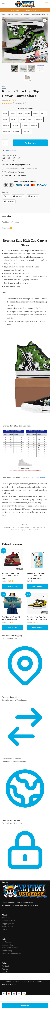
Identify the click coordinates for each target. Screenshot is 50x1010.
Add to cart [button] (12, 628)
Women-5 (39, 119)
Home (3, 14)
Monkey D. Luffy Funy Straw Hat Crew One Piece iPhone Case (36, 575)
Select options (12, 586)
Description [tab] (6, 216)
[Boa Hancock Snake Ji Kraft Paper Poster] (12, 603)
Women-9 (34, 125)
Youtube (5, 972)
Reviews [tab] (6, 228)
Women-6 (6, 125)
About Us (5, 918)
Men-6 (5, 113)
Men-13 (14, 119)
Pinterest (5, 969)
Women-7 (15, 125)
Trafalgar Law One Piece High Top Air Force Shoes (37, 618)
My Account (6, 942)
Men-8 (20, 113)
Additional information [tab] (10, 222)
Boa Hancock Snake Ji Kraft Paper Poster (11, 618)
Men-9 (27, 113)
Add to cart (25, 1006)
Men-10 (35, 113)
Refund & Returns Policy (11, 954)
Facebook (5, 966)
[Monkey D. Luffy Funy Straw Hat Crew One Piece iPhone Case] (37, 559)
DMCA (4, 929)
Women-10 (6, 131)
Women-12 (27, 131)
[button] (45, 20)
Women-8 (25, 125)
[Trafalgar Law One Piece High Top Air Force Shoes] (37, 603)
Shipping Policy (8, 924)
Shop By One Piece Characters (30, 530)
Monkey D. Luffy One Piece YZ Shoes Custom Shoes (11, 575)
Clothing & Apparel (12, 14)
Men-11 (43, 113)
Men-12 (5, 119)
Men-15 (30, 119)
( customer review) (19, 103)
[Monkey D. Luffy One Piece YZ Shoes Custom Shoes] (12, 559)
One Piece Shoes (25, 14)
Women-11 (16, 131)
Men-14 (22, 119)
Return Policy (7, 951)
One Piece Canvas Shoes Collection (24, 527)
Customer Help (7, 945)
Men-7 (12, 113)
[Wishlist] (19, 553)
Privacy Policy (7, 926)
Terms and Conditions (10, 948)
